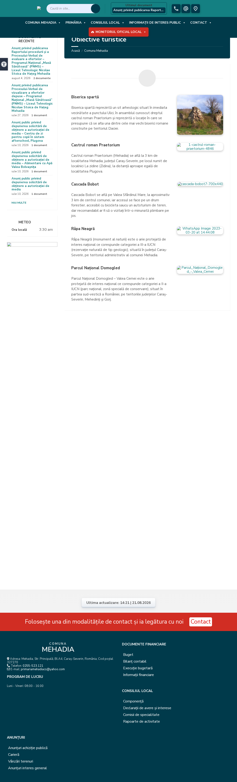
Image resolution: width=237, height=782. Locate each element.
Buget (128, 654)
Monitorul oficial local (119, 32)
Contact (198, 22)
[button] (4, 64)
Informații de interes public (155, 22)
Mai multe (19, 203)
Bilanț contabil (135, 661)
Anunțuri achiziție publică (27, 747)
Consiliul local (105, 22)
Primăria (73, 22)
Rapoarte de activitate (141, 721)
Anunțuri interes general (27, 768)
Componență (133, 701)
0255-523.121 (33, 666)
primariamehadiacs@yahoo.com (43, 669)
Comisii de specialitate (141, 714)
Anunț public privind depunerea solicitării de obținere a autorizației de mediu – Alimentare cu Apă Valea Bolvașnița (32, 159)
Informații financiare (138, 674)
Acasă (75, 51)
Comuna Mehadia (40, 22)
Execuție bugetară (138, 668)
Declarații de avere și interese (147, 708)
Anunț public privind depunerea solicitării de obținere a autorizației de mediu (30, 184)
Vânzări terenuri (20, 761)
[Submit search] (95, 8)
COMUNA (58, 648)
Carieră (13, 754)
